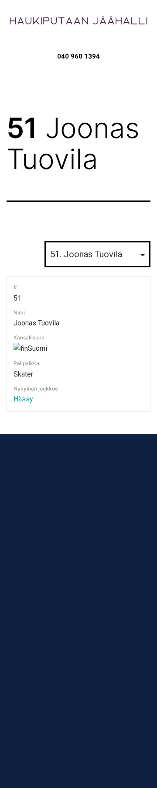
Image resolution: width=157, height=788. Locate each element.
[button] (78, 77)
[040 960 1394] (78, 44)
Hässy (23, 399)
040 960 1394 (78, 56)
